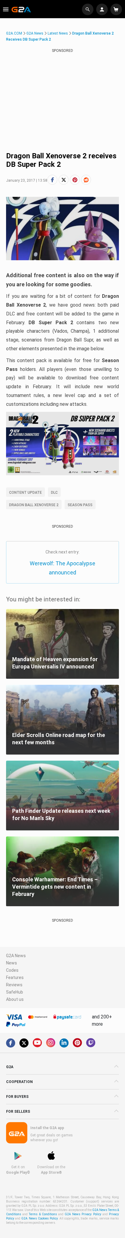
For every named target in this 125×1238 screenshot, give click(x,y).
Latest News (58, 33)
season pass (80, 505)
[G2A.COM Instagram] (50, 1042)
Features (15, 977)
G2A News (34, 33)
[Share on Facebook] (52, 180)
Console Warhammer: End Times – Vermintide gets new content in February (55, 886)
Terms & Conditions (43, 1214)
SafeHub (14, 992)
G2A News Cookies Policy (39, 1218)
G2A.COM (14, 33)
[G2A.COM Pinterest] (77, 1042)
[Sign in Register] (102, 9)
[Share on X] (64, 180)
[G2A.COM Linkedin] (64, 1043)
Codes (12, 970)
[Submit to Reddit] (86, 180)
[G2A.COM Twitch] (90, 1042)
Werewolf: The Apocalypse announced (62, 568)
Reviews (14, 984)
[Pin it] (75, 180)
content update (25, 492)
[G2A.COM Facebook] (10, 1043)
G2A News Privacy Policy (83, 1214)
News (11, 962)
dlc (54, 492)
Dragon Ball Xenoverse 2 (34, 505)
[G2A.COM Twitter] (24, 1043)
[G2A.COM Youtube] (37, 1042)
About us (15, 999)
